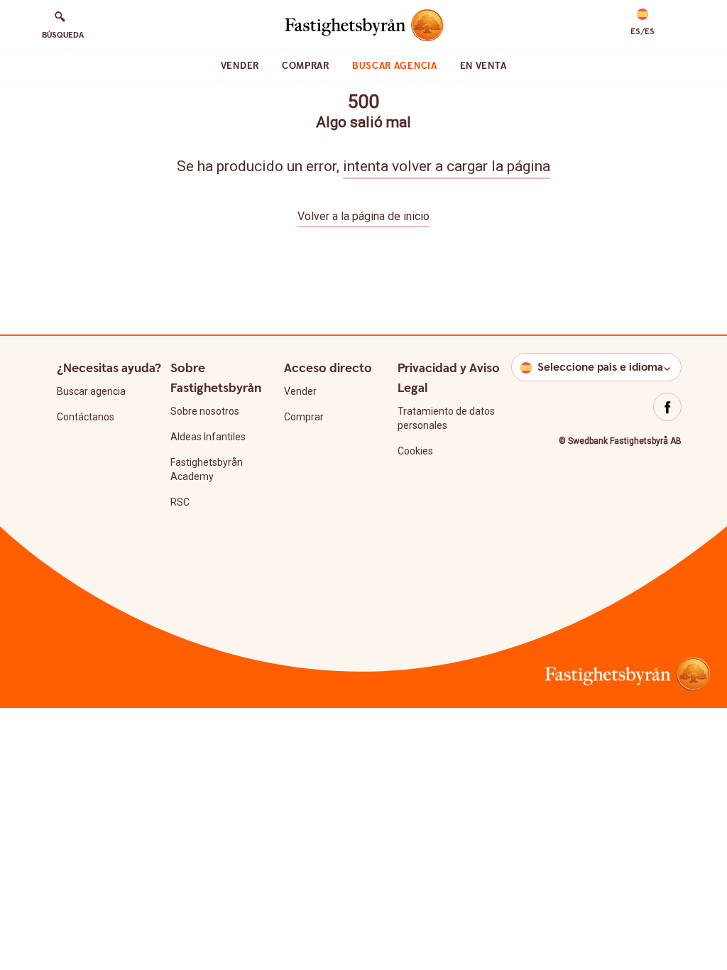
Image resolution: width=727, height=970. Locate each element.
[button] (642, 23)
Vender (240, 66)
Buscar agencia (394, 66)
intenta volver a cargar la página (446, 166)
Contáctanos (85, 417)
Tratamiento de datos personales (446, 418)
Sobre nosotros (204, 411)
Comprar (305, 66)
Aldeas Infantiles (208, 436)
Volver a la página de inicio (363, 216)
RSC (180, 502)
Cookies (415, 451)
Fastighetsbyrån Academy (206, 469)
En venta (483, 66)
